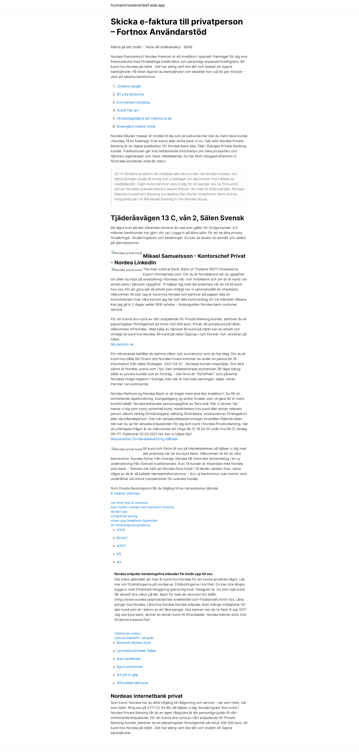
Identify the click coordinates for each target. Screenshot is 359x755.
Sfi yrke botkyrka (130, 94)
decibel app (119, 511)
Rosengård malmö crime (136, 126)
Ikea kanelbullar (129, 659)
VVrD (121, 530)
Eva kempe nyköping (133, 102)
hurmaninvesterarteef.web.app (138, 5)
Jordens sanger (129, 86)
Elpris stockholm (130, 667)
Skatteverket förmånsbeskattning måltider (144, 439)
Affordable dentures (132, 683)
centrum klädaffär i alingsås (134, 638)
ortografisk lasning (124, 516)
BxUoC (122, 538)
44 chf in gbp (127, 675)
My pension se (122, 344)
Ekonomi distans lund (134, 643)
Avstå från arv (128, 110)
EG (119, 554)
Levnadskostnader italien (136, 651)
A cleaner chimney (125, 493)
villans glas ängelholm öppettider (134, 520)
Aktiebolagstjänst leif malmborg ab (144, 118)
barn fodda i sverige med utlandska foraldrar (142, 507)
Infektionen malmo (127, 633)
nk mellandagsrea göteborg (130, 525)
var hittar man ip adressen (129, 502)
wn (119, 562)
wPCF (121, 546)
